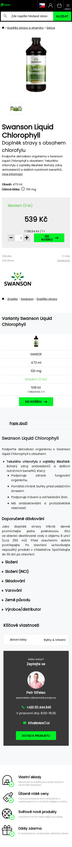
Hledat (62, 16)
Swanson (63, 260)
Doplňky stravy (47, 299)
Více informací (12, 174)
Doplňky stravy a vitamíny (25, 28)
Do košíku (47, 238)
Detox (51, 28)
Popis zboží (18, 423)
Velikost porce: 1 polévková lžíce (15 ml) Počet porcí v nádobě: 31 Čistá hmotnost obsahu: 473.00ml (35, 562)
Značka (12, 299)
